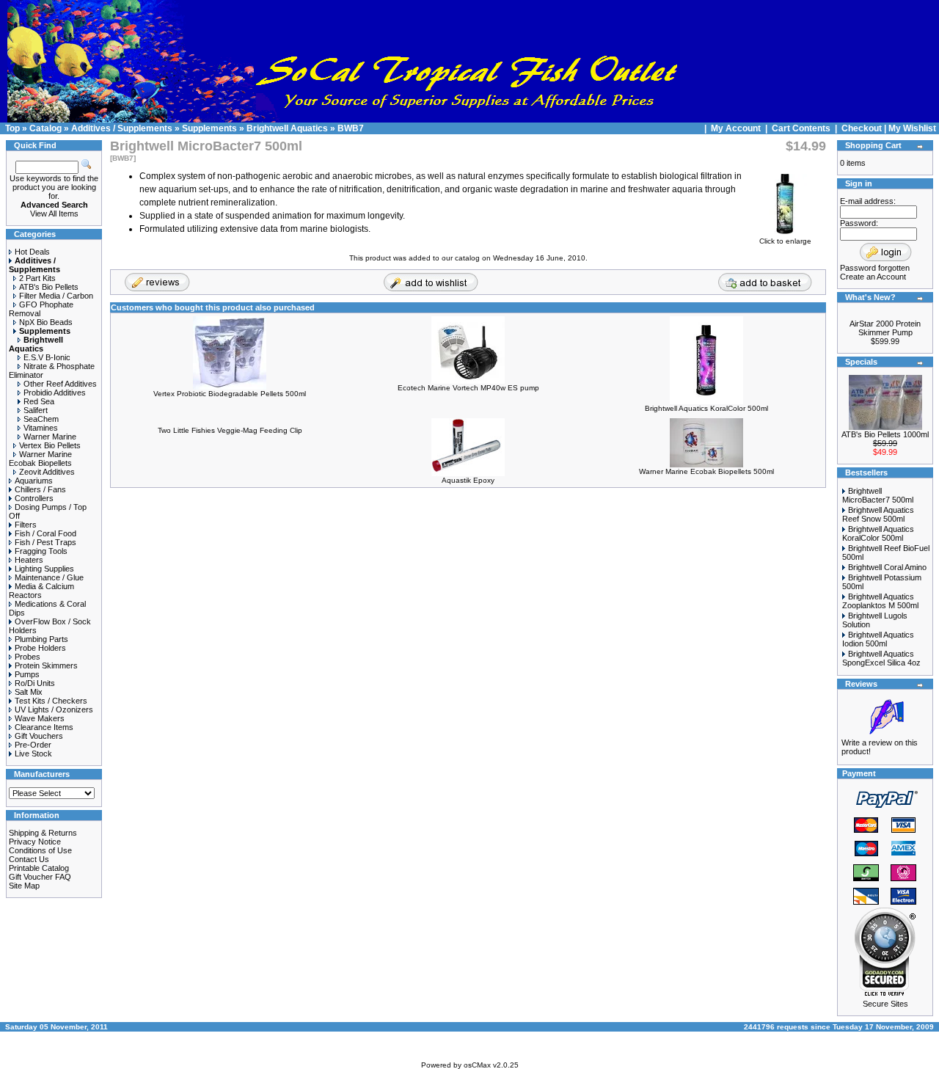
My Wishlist (912, 128)
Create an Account (873, 276)
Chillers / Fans (40, 489)
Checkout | (864, 128)
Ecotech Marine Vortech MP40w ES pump (468, 388)
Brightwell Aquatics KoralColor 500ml (706, 408)
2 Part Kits (37, 278)
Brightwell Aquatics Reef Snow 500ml (878, 514)
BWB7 (350, 128)
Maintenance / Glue (49, 577)
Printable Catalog (39, 868)
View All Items (54, 213)
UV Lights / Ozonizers (54, 709)
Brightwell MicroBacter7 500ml (877, 495)
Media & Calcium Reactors (41, 590)
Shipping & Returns (43, 832)
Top (12, 128)
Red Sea (38, 401)
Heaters (29, 559)
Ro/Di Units (35, 683)
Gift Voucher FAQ (40, 876)
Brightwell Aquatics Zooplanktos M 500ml (880, 601)
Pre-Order (33, 744)
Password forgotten (875, 267)
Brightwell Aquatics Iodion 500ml (878, 639)
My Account (737, 128)
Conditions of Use (40, 850)
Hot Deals (32, 251)
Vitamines (40, 427)
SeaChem (41, 419)
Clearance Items (44, 727)
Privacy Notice (35, 841)
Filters (26, 524)
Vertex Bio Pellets (50, 445)
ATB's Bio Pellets (48, 286)
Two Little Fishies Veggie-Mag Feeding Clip (230, 430)
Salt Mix (29, 691)
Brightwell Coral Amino (887, 567)
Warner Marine (49, 436)
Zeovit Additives (47, 471)
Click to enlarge (785, 241)
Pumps (27, 674)
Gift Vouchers (39, 735)
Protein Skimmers (46, 665)
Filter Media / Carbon (56, 295)
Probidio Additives (54, 392)
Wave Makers (40, 718)
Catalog (45, 128)
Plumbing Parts (41, 639)
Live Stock (33, 753)
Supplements (209, 128)
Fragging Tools (41, 551)
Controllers (34, 498)
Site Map (24, 885)
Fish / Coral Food (45, 533)
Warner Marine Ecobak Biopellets (40, 458)
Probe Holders (40, 647)
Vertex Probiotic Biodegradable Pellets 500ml (229, 394)
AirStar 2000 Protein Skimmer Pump (885, 328)
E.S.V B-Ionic (46, 357)
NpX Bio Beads (46, 322)
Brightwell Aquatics (287, 128)
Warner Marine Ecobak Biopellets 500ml (706, 471)
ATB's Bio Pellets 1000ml (885, 434)
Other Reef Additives (60, 383)
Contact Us (29, 859)
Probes (27, 656)
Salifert (35, 410)
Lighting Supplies (44, 568)
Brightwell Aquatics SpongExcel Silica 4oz (881, 658)
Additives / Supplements (121, 128)
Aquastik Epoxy (468, 480)
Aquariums (34, 480)
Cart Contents (801, 128)
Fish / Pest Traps (45, 542)
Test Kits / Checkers (51, 700)
